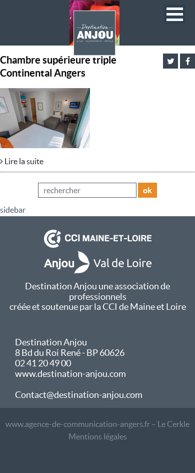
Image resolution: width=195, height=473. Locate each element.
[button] (175, 14)
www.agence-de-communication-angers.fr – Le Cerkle (98, 423)
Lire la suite (23, 161)
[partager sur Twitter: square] (170, 61)
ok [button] (147, 190)
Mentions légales (97, 436)
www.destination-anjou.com (70, 373)
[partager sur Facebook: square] (187, 61)
